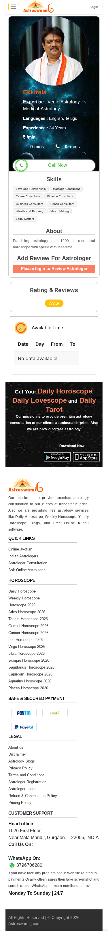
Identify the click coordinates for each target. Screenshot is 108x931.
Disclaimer (17, 754)
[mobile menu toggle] (13, 6)
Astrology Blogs (21, 761)
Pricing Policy (19, 803)
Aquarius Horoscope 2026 (29, 681)
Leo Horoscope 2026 (25, 639)
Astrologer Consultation (27, 563)
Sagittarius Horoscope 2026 (31, 667)
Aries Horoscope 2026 (26, 612)
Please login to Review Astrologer (54, 268)
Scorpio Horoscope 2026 (28, 660)
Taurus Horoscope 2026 (28, 619)
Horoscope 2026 (21, 605)
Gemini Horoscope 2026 (28, 626)
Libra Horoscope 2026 (26, 653)
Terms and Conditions (26, 775)
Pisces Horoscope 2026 (28, 688)
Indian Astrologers (23, 556)
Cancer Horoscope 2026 (28, 633)
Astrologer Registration (27, 782)
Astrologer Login (21, 789)
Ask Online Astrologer (26, 570)
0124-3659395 (23, 851)
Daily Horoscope (22, 591)
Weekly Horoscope (24, 598)
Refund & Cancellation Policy (32, 796)
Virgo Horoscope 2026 (26, 646)
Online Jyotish (20, 549)
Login (94, 7)
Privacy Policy (20, 768)
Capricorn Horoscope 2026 (30, 674)
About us (15, 747)
